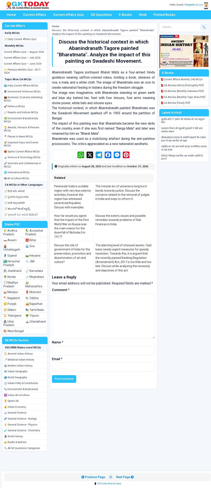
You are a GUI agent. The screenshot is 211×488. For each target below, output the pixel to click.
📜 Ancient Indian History (18, 353)
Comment (60, 290)
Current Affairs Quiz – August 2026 (24, 52)
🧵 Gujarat (10, 255)
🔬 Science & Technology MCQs (22, 157)
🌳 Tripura (32, 315)
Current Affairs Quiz (68, 15)
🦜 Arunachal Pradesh (34, 232)
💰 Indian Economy (15, 406)
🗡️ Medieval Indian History (19, 359)
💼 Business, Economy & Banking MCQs (23, 99)
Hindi (143, 15)
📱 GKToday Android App (107, 483)
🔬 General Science (15, 412)
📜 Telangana (12, 315)
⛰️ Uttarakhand (35, 321)
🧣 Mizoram (33, 292)
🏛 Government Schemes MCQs (22, 91)
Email (57, 359)
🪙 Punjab (9, 303)
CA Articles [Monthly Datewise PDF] (183, 91)
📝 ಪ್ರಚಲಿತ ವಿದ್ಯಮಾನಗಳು (16, 197)
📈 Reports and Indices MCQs (21, 112)
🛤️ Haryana (32, 255)
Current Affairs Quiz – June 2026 (23, 63)
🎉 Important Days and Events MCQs (21, 144)
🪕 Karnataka (34, 270)
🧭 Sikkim (9, 309)
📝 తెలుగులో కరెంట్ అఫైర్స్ (17, 208)
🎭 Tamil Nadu (34, 309)
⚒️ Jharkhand (12, 270)
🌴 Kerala (9, 276)
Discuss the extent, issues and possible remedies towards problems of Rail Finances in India (120, 220)
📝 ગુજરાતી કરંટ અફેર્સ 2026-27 (21, 214)
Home (11, 15)
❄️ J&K (30, 261)
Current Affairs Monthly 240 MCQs (183, 79)
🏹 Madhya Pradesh (10, 284)
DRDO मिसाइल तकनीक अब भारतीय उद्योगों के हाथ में (182, 157)
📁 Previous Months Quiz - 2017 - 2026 (23, 71)
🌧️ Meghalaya (34, 276)
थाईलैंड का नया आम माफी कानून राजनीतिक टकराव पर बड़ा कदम (184, 148)
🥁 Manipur (10, 292)
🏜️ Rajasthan (34, 303)
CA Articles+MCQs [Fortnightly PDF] (183, 85)
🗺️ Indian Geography (15, 371)
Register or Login (195, 4)
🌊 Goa (30, 246)
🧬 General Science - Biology (20, 418)
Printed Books (164, 15)
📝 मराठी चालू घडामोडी (14, 203)
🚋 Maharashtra (33, 284)
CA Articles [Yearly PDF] (176, 102)
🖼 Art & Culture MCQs (16, 178)
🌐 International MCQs (17, 172)
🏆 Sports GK (11, 401)
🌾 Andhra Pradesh (10, 232)
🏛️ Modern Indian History (18, 365)
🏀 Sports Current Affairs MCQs (22, 151)
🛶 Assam (10, 240)
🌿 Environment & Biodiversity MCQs (21, 120)
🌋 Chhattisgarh (11, 247)
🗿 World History (13, 436)
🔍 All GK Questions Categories (22, 448)
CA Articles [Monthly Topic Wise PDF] (184, 97)
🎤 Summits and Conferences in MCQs (22, 165)
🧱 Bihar (30, 240)
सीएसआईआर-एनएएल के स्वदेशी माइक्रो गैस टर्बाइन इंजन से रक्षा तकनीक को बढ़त (183, 139)
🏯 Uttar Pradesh (8, 323)
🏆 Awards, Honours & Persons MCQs (21, 129)
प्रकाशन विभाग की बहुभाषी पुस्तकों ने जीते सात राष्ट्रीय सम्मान (182, 130)
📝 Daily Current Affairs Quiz (20, 39)
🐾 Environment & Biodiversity (21, 389)
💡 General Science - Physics (20, 424)
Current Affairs (34, 15)
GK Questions (101, 15)
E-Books (125, 15)
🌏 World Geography (15, 377)
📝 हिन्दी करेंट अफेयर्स (14, 191)
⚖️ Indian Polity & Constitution (21, 383)
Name (57, 342)
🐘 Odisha (32, 298)
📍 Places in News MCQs (18, 136)
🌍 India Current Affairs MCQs (21, 85)
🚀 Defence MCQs (14, 106)
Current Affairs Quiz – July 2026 (22, 57)
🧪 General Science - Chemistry (22, 430)
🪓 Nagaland (11, 298)
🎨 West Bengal (13, 331)
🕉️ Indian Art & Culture (16, 395)
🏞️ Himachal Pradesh (11, 263)
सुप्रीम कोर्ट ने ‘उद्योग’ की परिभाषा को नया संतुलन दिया (183, 121)
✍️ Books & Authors (15, 442)
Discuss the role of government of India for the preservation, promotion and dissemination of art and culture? (72, 254)
